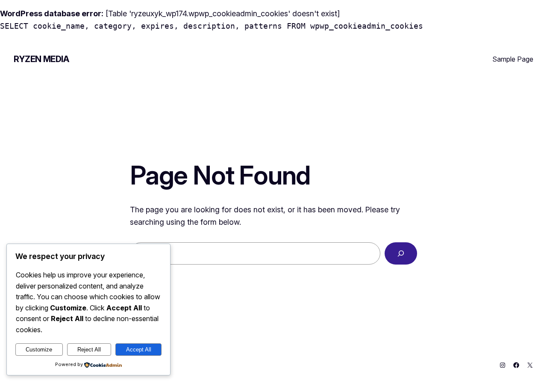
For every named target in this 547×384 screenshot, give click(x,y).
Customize (39, 349)
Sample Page (512, 59)
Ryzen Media (41, 59)
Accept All (138, 349)
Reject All (89, 349)
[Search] (401, 253)
